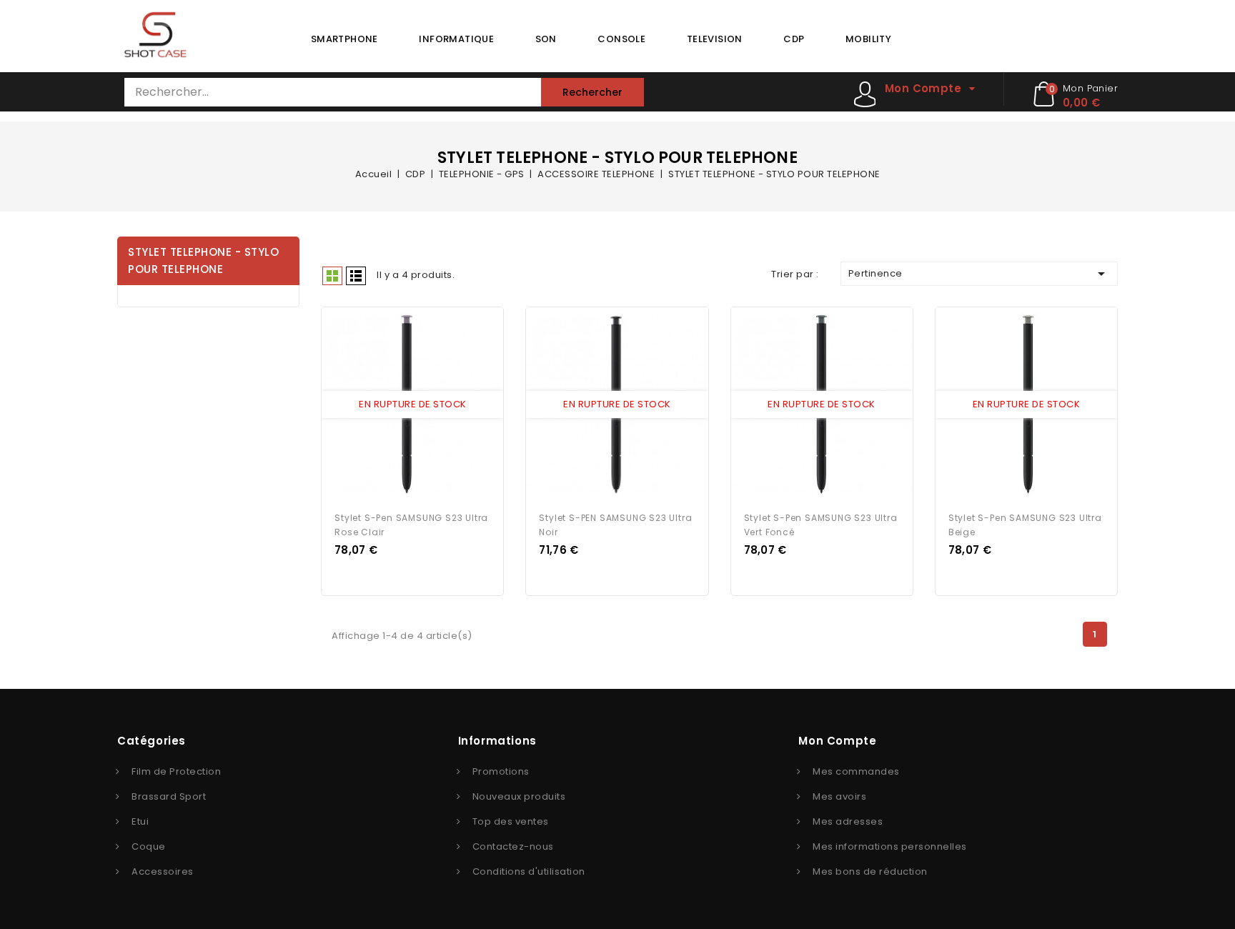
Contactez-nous (513, 846)
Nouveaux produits (519, 796)
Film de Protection (176, 771)
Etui (140, 821)
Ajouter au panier (426, 405)
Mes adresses (848, 821)
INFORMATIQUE (456, 39)
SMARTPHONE (344, 39)
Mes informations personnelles (890, 846)
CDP (793, 39)
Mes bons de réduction (870, 871)
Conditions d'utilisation (528, 871)
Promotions (501, 771)
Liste (356, 275)
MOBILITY (868, 39)
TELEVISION (715, 39)
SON (546, 39)
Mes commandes (856, 771)
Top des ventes (510, 821)
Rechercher (592, 92)
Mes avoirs (839, 796)
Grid (332, 275)
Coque (149, 846)
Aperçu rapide (399, 405)
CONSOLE (621, 39)
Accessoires (163, 871)
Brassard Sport (169, 796)
